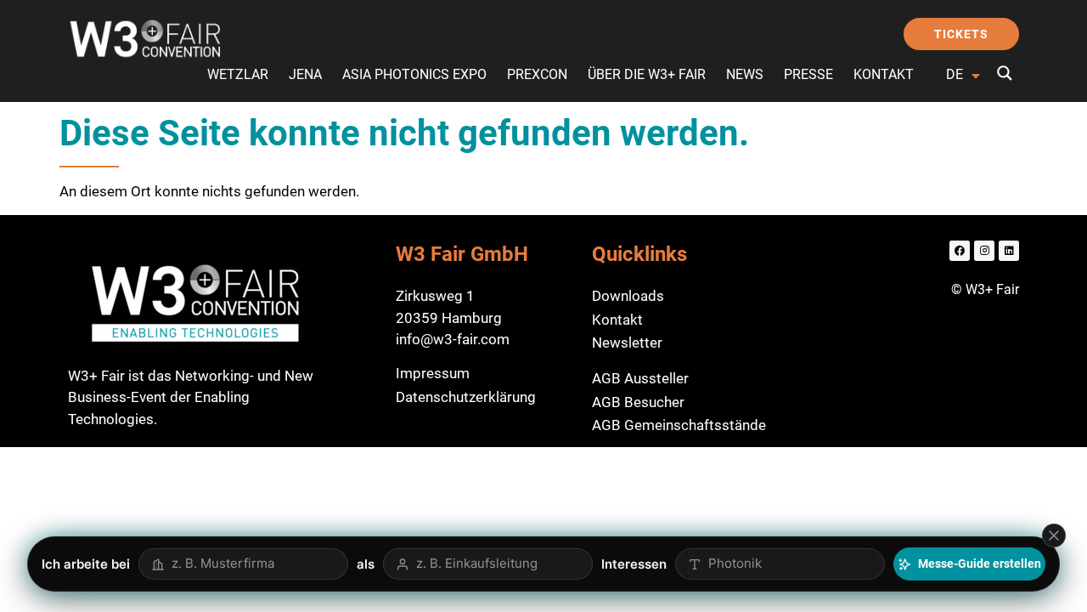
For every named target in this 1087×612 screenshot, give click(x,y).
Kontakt (883, 74)
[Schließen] (1054, 535)
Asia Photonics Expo (414, 74)
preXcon (537, 74)
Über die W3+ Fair (647, 74)
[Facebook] (959, 251)
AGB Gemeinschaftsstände (679, 425)
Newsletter (627, 342)
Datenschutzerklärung (466, 396)
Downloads (628, 295)
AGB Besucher (638, 402)
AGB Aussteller (640, 378)
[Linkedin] (1009, 251)
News (744, 74)
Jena (305, 74)
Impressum (433, 373)
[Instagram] (984, 251)
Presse (808, 74)
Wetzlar (237, 74)
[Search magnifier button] (1004, 73)
